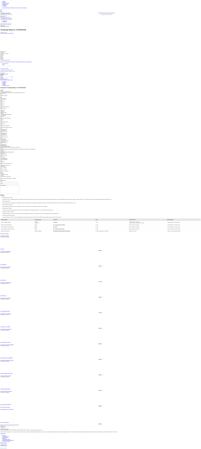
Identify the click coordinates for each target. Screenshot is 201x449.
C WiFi (16, 61)
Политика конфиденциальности (8, 440)
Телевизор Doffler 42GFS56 (5, 388)
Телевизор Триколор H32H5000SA (6, 357)
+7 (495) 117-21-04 (5, 13)
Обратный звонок (3, 15)
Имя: (1, 181)
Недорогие (2, 61)
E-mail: (1, 183)
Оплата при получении (4, 68)
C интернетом (20, 61)
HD (23, 61)
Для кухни (26, 61)
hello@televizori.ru (3, 445)
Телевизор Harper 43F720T (5, 311)
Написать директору (3, 448)
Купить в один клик (4, 78)
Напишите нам (5, 4)
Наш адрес (13, 7)
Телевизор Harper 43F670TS (5, 342)
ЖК (14, 61)
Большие (30, 61)
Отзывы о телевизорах (7, 441)
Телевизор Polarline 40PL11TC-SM (6, 373)
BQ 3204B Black (3, 264)
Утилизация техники (6, 439)
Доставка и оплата (6, 3)
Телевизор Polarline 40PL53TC (5, 404)
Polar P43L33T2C (3, 295)
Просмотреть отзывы (4, 73)
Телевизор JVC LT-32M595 (5, 326)
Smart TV (9, 61)
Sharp (3, 64)
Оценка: (2, 194)
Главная (4, 1)
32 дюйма (6, 61)
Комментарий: (3, 185)
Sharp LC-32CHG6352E (4, 422)
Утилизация (24, 7)
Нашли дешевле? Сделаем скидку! (6, 79)
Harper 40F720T (3, 280)
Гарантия (4, 2)
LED (12, 61)
